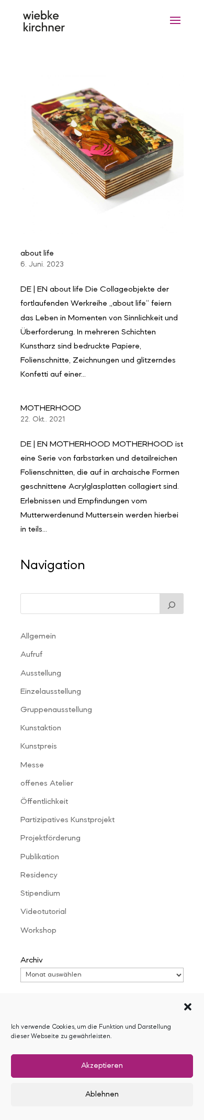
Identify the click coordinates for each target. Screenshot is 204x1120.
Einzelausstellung (50, 692)
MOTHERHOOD (50, 408)
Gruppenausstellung (56, 710)
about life (37, 253)
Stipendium (40, 893)
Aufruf (31, 655)
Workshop (38, 930)
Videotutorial (43, 912)
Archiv (31, 960)
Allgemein (38, 636)
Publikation (39, 857)
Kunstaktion (40, 728)
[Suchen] (172, 603)
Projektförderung (50, 838)
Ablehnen (102, 1095)
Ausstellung (40, 673)
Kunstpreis (38, 746)
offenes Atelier (46, 783)
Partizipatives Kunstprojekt (67, 820)
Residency (38, 875)
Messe (32, 765)
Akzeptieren (102, 1066)
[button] (188, 1007)
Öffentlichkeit (44, 802)
